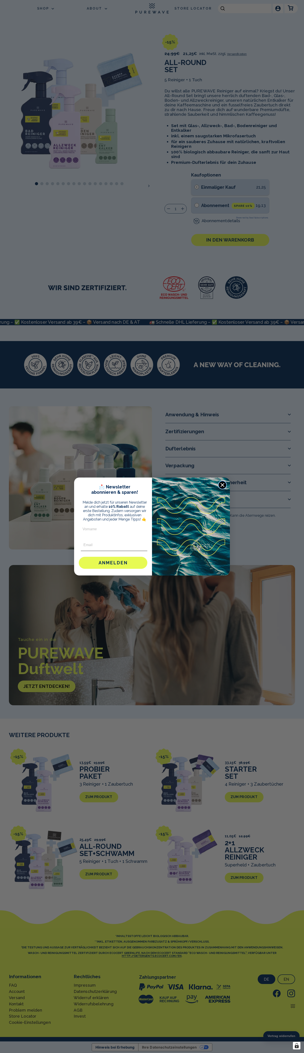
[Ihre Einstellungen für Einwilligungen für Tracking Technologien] (296, 1045)
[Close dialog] (222, 485)
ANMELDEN (113, 562)
